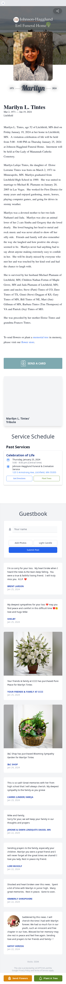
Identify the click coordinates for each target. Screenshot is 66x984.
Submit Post (33, 549)
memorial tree (41, 337)
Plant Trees (46, 478)
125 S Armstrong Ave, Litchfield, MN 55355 (34, 472)
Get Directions (19, 478)
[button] (33, 654)
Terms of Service (41, 970)
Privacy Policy (24, 970)
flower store (27, 342)
